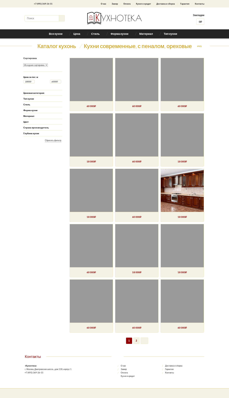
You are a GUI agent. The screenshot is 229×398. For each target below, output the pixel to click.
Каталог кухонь (56, 46)
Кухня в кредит (143, 3)
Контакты (199, 3)
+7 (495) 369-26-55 (43, 3)
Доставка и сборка (165, 3)
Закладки (198, 15)
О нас (103, 3)
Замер (115, 3)
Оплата (127, 3)
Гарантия (184, 3)
